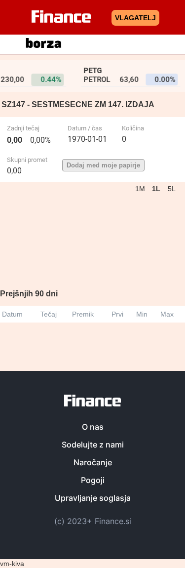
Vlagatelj (135, 18)
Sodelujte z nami (93, 444)
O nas (93, 427)
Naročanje (93, 462)
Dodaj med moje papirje (103, 165)
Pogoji (93, 480)
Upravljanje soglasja (93, 498)
